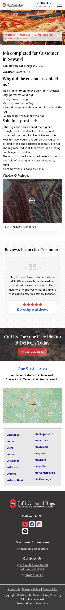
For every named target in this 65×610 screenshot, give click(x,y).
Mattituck (41, 440)
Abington (13, 435)
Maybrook (41, 447)
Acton (11, 454)
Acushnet (13, 460)
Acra (10, 447)
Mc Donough (43, 479)
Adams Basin (15, 480)
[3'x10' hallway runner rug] (32, 201)
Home (11, 34)
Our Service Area (32, 368)
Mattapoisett (44, 434)
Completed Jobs (44, 34)
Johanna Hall (35, 309)
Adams (11, 473)
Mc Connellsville (45, 472)
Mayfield (40, 453)
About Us (25, 34)
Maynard (40, 459)
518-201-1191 (43, 6)
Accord (11, 441)
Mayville (40, 466)
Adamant (13, 467)
